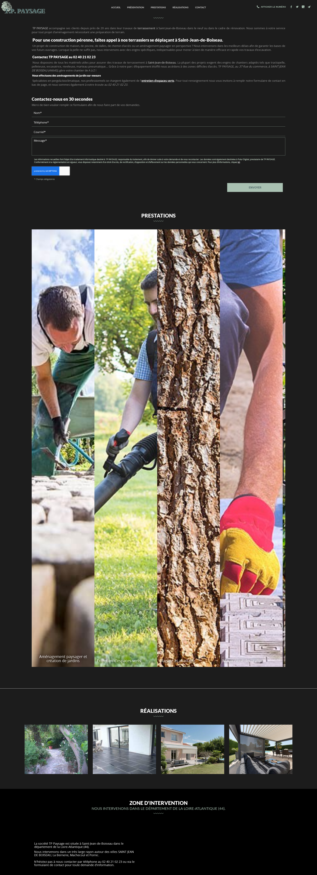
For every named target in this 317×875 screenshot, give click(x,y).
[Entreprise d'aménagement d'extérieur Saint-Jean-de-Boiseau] (124, 749)
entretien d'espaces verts (157, 81)
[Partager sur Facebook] (291, 7)
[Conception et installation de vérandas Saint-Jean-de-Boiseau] (260, 749)
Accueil (116, 7)
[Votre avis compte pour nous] (303, 7)
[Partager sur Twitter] (297, 7)
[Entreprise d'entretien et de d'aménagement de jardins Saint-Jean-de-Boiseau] (56, 749)
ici (239, 162)
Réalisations (181, 7)
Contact (200, 7)
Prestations (158, 7)
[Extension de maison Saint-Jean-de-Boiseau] (192, 749)
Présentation (135, 7)
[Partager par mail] (309, 7)
